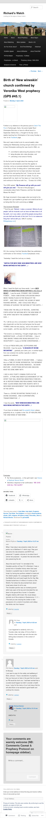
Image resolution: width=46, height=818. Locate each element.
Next (40, 71)
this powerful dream (28, 410)
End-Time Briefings (26, 47)
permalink (26, 517)
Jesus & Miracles (22, 51)
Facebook (14, 137)
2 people (16, 609)
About (13, 38)
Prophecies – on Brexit (11, 60)
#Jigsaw (14, 515)
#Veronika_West (34, 515)
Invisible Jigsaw (9, 51)
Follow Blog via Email (11, 789)
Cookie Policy (7, 809)
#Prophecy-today (23, 515)
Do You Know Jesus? (10, 47)
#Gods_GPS (7, 515)
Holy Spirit (29, 511)
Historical (38, 47)
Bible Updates (21, 42)
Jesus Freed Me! (35, 51)
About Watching (9, 42)
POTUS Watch (8, 56)
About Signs (34, 38)
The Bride (12, 513)
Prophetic (36, 511)
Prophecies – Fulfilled (22, 56)
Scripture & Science (10, 65)
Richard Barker (8, 517)
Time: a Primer (23, 65)
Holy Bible (21, 511)
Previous (32, 71)
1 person (18, 644)
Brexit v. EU (32, 42)
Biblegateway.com (9, 221)
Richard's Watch (13, 13)
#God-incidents (36, 513)
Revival (5, 513)
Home (6, 38)
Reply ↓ (9, 613)
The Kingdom (20, 513)
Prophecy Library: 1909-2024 (30, 60)
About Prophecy (22, 38)
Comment (32, 777)
